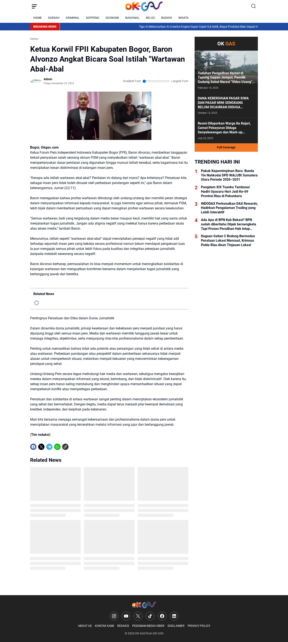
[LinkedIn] (174, 616)
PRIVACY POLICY (199, 625)
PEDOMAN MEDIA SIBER (148, 625)
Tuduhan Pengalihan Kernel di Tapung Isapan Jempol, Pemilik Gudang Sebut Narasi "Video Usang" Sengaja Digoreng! (225, 77)
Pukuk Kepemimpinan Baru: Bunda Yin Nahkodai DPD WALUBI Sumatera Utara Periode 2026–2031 (229, 175)
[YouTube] (126, 616)
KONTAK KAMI (104, 625)
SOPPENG (92, 17)
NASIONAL (132, 17)
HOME (37, 17)
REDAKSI (123, 625)
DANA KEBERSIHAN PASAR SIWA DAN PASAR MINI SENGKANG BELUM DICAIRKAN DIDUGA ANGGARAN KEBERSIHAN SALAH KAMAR (223, 102)
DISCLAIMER (176, 625)
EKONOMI (112, 17)
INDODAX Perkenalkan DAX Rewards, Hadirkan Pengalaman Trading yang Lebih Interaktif (229, 208)
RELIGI (150, 17)
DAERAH (53, 17)
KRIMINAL (72, 17)
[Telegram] (49, 447)
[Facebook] (33, 447)
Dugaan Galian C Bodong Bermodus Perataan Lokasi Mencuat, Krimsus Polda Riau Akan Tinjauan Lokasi (228, 240)
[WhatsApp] (57, 447)
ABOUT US (85, 625)
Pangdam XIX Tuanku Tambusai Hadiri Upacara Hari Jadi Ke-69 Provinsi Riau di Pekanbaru (225, 191)
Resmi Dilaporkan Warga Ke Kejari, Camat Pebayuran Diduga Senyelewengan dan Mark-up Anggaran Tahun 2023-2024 (224, 127)
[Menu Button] (34, 6)
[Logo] (144, 604)
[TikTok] (150, 616)
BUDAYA (166, 17)
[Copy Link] (65, 447)
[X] (41, 447)
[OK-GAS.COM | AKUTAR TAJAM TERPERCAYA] (144, 6)
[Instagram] (114, 616)
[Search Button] (253, 6)
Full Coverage (226, 147)
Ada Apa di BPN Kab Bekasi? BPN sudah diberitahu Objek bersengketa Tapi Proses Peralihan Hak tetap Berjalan (228, 224)
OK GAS (140, 633)
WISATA (183, 17)
